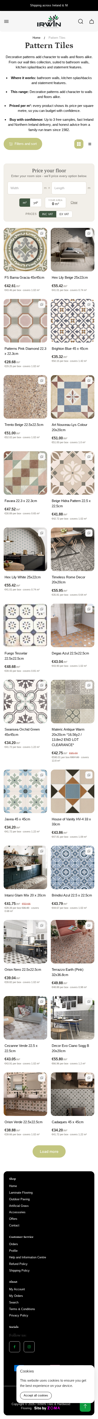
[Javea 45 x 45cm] (25, 791)
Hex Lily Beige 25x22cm (70, 277)
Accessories (17, 1212)
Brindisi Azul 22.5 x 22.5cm (72, 895)
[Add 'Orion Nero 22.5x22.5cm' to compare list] (41, 925)
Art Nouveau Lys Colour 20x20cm (69, 427)
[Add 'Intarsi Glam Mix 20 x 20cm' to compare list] (41, 851)
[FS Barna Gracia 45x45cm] (25, 249)
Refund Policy (18, 1264)
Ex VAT (64, 214)
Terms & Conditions (22, 1309)
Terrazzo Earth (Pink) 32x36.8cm (67, 972)
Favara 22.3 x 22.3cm (21, 501)
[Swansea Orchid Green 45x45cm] (25, 701)
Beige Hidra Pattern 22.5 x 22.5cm (71, 503)
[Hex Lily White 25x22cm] (25, 549)
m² (25, 202)
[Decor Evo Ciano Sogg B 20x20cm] (72, 1018)
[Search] (81, 21)
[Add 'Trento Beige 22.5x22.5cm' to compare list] (41, 380)
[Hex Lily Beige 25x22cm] (72, 249)
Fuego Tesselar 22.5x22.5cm (16, 655)
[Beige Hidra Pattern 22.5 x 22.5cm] (72, 473)
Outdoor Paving (19, 1199)
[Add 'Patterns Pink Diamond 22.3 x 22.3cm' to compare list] (41, 304)
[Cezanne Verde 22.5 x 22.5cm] (25, 1018)
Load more (49, 1151)
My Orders (16, 1296)
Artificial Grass (19, 1206)
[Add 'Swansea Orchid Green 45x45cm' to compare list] (41, 685)
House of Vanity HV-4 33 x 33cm (71, 821)
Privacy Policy (18, 1315)
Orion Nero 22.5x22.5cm (23, 969)
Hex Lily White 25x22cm (23, 577)
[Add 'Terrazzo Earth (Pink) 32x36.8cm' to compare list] (89, 925)
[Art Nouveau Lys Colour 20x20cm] (72, 397)
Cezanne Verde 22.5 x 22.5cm (21, 1048)
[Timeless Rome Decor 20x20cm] (72, 549)
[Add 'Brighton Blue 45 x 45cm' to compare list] (89, 304)
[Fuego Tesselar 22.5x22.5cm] (25, 625)
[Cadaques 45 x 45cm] (72, 1094)
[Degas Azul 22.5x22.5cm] (72, 625)
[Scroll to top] (85, 1406)
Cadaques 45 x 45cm (68, 1122)
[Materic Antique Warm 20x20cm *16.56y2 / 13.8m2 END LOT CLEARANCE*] (72, 701)
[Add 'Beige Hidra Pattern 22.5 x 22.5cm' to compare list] (89, 456)
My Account (17, 1289)
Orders (13, 1244)
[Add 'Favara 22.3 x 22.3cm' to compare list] (41, 456)
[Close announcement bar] (91, 5)
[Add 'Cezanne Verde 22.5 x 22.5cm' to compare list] (41, 1001)
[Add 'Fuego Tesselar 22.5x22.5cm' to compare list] (41, 609)
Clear (74, 202)
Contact (14, 1225)
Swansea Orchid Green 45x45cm (22, 732)
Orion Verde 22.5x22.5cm (24, 1122)
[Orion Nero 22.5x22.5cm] (25, 941)
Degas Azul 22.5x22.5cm (70, 653)
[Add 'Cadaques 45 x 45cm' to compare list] (89, 1078)
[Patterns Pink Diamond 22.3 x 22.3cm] (25, 321)
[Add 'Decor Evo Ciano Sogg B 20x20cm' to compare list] (89, 1001)
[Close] (88, 1371)
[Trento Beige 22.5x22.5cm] (25, 397)
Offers (13, 1219)
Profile (13, 1250)
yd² (36, 202)
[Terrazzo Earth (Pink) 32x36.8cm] (72, 941)
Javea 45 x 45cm (17, 819)
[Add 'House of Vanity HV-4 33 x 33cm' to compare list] (89, 775)
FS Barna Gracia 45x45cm (24, 277)
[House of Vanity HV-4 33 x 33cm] (72, 791)
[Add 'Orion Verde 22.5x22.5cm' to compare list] (41, 1078)
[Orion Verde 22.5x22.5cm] (25, 1094)
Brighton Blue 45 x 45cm (70, 348)
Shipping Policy (19, 1270)
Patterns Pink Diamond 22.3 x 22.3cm (25, 351)
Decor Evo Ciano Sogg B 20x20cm (70, 1048)
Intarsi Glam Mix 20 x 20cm (25, 895)
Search (13, 1302)
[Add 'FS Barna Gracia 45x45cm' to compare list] (41, 233)
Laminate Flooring (21, 1192)
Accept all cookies (36, 1395)
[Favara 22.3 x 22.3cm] (25, 473)
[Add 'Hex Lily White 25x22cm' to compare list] (41, 533)
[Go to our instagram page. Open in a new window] (29, 1346)
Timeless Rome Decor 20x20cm (68, 579)
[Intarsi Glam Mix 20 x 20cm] (25, 867)
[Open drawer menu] (6, 21)
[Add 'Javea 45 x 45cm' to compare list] (41, 775)
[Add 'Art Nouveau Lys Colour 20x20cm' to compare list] (89, 380)
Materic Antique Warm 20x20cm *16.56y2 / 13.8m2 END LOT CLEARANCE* (68, 737)
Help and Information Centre (27, 1257)
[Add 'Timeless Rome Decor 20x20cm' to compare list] (89, 533)
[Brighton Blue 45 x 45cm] (72, 321)
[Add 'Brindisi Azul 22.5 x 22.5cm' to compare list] (89, 851)
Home (36, 37)
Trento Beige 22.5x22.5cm (24, 425)
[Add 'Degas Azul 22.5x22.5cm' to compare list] (89, 609)
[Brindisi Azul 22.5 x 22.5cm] (72, 867)
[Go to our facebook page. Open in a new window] (14, 1346)
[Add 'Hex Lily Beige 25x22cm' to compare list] (89, 233)
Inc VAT (47, 214)
